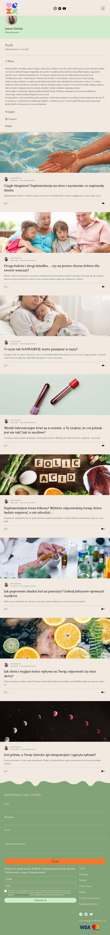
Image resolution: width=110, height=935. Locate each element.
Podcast (83, 880)
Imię (6, 804)
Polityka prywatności (89, 898)
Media (82, 892)
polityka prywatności (22, 895)
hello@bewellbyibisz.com (95, 921)
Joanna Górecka (14, 28)
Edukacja (83, 874)
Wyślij (55, 861)
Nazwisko (9, 817)
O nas (82, 868)
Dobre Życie (85, 886)
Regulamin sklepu (88, 904)
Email (7, 830)
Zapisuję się (40, 900)
